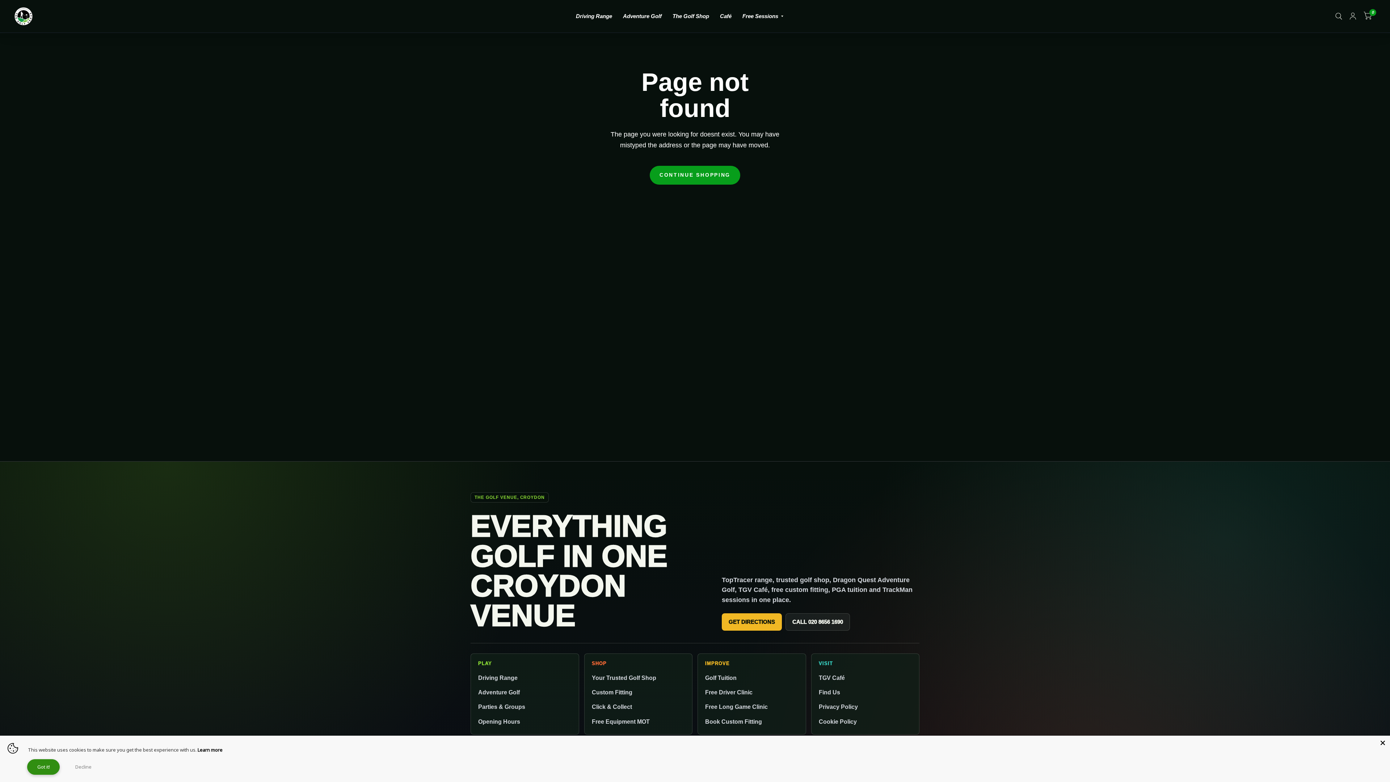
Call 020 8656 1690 (817, 622)
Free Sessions (760, 16)
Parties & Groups (501, 706)
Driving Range (594, 16)
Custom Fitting (612, 692)
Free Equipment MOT (621, 721)
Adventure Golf (642, 16)
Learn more (210, 750)
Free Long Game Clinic (736, 706)
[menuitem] (594, 16)
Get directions (752, 622)
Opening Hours (499, 721)
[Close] (1382, 743)
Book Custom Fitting (733, 721)
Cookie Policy (838, 721)
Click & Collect (612, 706)
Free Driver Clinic (729, 692)
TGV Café (832, 677)
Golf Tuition (721, 677)
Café (726, 16)
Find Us (829, 692)
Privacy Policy (838, 706)
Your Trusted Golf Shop (624, 677)
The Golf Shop (691, 16)
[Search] (1339, 16)
